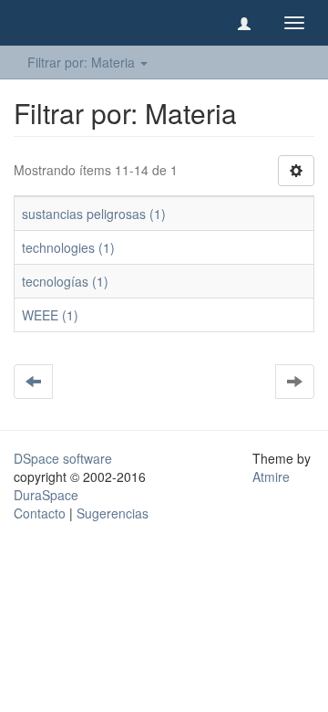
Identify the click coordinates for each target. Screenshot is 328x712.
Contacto (40, 513)
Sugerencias (113, 513)
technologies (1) (68, 247)
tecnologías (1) (65, 281)
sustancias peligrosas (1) (94, 213)
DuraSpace (46, 495)
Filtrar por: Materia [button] (82, 62)
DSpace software (63, 458)
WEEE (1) (50, 315)
